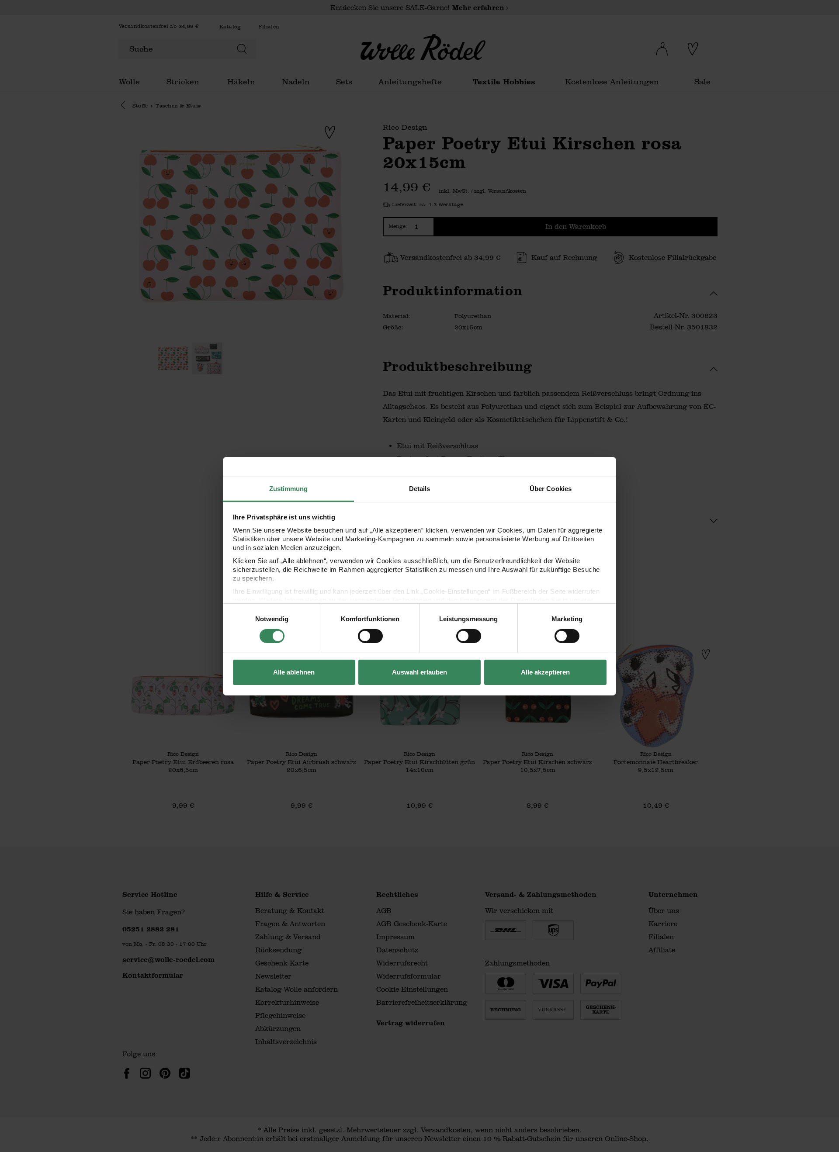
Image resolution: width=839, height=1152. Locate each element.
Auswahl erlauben (419, 672)
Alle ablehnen (294, 672)
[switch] (370, 636)
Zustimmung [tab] (288, 488)
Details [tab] (419, 488)
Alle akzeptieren (545, 672)
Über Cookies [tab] (551, 488)
